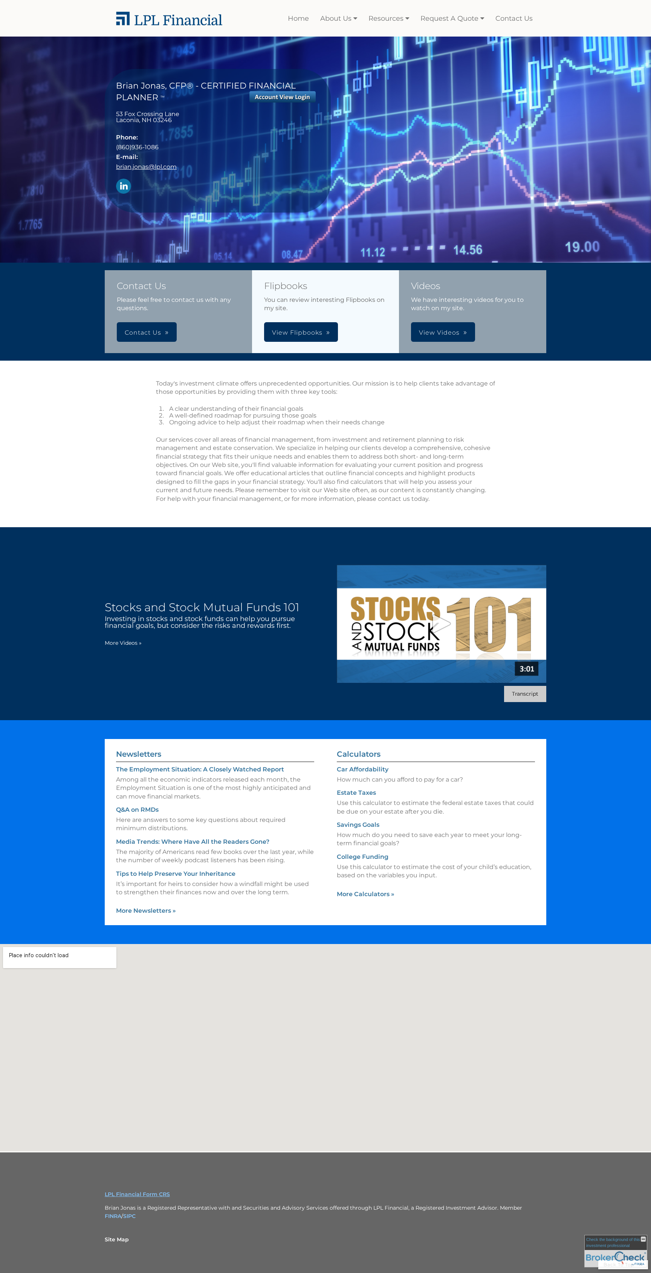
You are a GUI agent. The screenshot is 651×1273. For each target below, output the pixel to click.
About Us (335, 18)
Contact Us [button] (143, 332)
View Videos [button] (439, 332)
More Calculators (365, 894)
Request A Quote (449, 18)
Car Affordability (362, 769)
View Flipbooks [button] (297, 332)
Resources (385, 18)
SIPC (129, 1216)
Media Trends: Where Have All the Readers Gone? (192, 841)
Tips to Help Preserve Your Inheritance (175, 873)
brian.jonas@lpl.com (146, 166)
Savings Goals (358, 824)
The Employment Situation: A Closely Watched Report (200, 769)
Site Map (117, 1239)
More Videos (123, 643)
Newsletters (138, 754)
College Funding (362, 856)
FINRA (113, 1216)
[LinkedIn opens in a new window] (123, 187)
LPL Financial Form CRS (137, 1194)
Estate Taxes (356, 792)
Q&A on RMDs (137, 809)
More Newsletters (146, 910)
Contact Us (514, 18)
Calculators (359, 754)
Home (298, 18)
